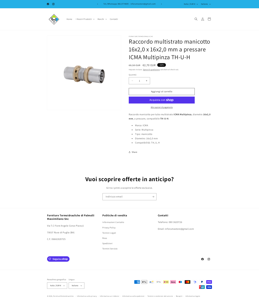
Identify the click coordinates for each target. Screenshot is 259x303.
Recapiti (179, 296)
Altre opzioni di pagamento (162, 107)
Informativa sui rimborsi (109, 296)
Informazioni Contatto (113, 222)
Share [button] (134, 152)
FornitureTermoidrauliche (63, 296)
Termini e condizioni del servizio (160, 296)
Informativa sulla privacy (87, 296)
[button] (85, 19)
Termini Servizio (110, 248)
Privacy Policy (108, 227)
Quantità (132, 74)
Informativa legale (192, 296)
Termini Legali (109, 232)
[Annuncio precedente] (97, 4)
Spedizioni (107, 243)
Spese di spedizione (151, 69)
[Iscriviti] (153, 196)
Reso (104, 238)
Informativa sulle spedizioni (133, 296)
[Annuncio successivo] (161, 4)
